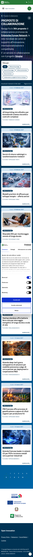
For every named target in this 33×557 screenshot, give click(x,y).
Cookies (3, 540)
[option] (16, 106)
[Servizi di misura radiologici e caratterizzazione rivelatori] (16, 140)
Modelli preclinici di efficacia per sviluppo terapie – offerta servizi (15, 195)
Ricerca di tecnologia (9, 70)
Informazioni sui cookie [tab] (24, 249)
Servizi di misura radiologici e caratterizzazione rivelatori (14, 155)
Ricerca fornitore (8, 74)
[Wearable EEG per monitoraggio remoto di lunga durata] (16, 220)
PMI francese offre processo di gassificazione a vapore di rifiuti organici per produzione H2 (15, 411)
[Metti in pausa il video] (29, 18)
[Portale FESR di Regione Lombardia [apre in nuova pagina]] (16, 496)
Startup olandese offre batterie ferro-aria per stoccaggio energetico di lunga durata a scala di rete (16, 321)
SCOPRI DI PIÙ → (26, 124)
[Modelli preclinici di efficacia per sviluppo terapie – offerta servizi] (16, 180)
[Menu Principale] (3, 8)
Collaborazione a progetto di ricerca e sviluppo (15, 77)
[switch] (29, 282)
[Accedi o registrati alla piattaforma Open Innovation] (26, 2)
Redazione (14, 537)
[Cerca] (29, 8)
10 (22, 477)
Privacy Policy (5, 537)
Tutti (5, 66)
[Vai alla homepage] (1, 16)
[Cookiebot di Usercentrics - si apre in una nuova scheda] (24, 245)
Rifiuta (16, 310)
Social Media (23, 537)
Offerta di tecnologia (14, 66)
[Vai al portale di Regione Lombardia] (5, 2)
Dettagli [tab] (13, 249)
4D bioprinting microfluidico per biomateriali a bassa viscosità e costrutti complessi (15, 114)
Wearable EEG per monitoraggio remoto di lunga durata (15, 235)
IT (29, 2)
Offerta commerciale (22, 70)
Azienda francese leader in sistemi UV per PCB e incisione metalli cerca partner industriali (16, 453)
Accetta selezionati (16, 305)
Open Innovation (10, 8)
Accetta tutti (16, 300)
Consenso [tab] (5, 249)
